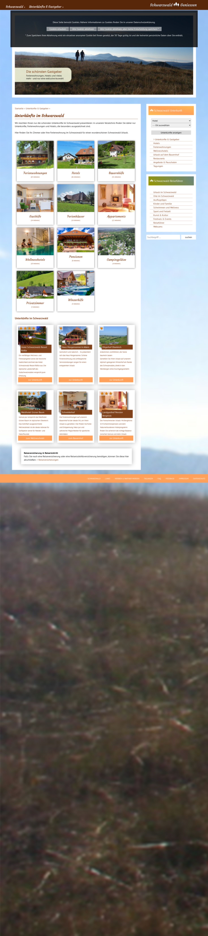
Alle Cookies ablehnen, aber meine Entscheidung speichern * (129, 29)
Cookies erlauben (57, 29)
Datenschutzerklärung (144, 22)
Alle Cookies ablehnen (83, 29)
